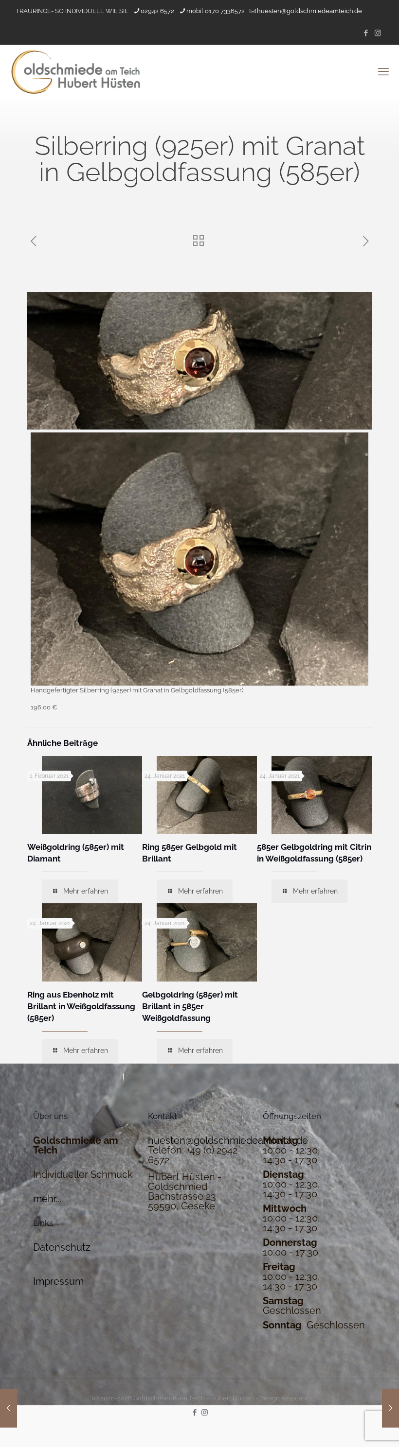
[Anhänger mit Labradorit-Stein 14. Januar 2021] (390, 1408)
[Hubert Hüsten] (75, 71)
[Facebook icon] (365, 33)
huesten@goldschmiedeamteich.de (309, 11)
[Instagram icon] (377, 33)
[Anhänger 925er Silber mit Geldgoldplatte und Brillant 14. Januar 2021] (8, 1408)
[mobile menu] (383, 71)
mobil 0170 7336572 (215, 11)
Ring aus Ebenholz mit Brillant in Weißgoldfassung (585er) (81, 1006)
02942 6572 (157, 11)
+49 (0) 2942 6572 (192, 1155)
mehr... (47, 1199)
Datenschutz (62, 1247)
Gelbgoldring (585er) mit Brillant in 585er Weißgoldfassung (190, 1006)
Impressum (58, 1281)
